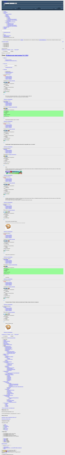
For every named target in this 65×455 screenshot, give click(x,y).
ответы (13, 417)
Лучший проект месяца (11, 353)
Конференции (7, 349)
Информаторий (6, 371)
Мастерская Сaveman (10, 367)
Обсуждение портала (8, 348)
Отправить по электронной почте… (11, 60)
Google (6, 427)
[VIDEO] (5, 441)
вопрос (7, 417)
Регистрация (6, 1)
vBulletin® (7, 451)
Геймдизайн (9, 379)
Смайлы (5, 439)
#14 (9, 148)
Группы (8, 17)
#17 (9, 233)
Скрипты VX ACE (10, 363)
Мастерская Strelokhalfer (11, 369)
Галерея (5, 28)
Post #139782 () (6, 43)
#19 (9, 280)
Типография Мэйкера (9, 373)
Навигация (7, 22)
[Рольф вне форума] (11, 80)
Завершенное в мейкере (9, 356)
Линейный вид (7, 71)
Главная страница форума (8, 344)
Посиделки (7, 389)
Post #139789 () (6, 44)
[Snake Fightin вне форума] (12, 264)
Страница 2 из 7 (4, 49)
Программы (9, 391)
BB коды (5, 438)
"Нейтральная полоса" (7, 346)
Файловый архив (6, 26)
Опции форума (7, 20)
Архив (8, 399)
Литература (9, 383)
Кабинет (5, 340)
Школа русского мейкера (9, 374)
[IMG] (5, 440)
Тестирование (9, 401)
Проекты (6, 355)
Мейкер (5, 354)
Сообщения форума (8, 77)
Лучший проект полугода (11, 352)
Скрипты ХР (9, 365)
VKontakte (6, 428)
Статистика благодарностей (11, 19)
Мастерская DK (9, 368)
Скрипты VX (9, 364)
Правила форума (4, 443)
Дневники (5, 27)
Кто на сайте (6, 342)
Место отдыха (6, 381)
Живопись (9, 387)
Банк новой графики (10, 400)
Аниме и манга (9, 392)
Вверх (14, 337)
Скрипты (6, 362)
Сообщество (7, 16)
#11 (9, 74)
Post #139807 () (6, 46)
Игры (6, 404)
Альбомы (8, 18)
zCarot (6, 452)
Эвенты (8, 375)
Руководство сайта (10, 24)
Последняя (16, 49)
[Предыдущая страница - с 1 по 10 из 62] (10, 49)
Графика (8, 358)
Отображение (5, 69)
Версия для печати (8, 59)
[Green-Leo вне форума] (12, 154)
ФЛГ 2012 (11, 385)
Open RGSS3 (9, 370)
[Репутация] (8, 116)
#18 (9, 258)
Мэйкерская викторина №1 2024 (17, 55)
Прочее (8, 380)
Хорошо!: (7, 41)
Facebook (6, 429)
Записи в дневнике (8, 105)
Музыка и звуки (10, 359)
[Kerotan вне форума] (11, 312)
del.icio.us (6, 425)
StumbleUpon (7, 426)
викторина (3, 417)
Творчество (7, 382)
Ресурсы (6, 357)
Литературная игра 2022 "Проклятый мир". (16, 386)
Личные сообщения (7, 341)
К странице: (6, 51)
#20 (9, 306)
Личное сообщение (8, 78)
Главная (5, 11)
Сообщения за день (10, 23)
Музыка (8, 388)
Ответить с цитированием (8, 99)
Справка (6, 14)
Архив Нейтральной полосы (8, 395)
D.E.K (10, 398)
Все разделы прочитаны (11, 21)
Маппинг (8, 376)
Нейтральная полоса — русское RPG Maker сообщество (13, 447)
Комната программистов (8, 361)
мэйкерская (10, 417)
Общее (6, 403)
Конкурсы (7, 350)
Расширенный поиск (7, 32)
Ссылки (8, 394)
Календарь (7, 15)
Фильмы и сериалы (10, 393)
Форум (5, 13)
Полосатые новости (8, 347)
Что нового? (6, 12)
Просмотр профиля (8, 76)
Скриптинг (9, 377)
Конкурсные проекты (10, 351)
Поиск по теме (5, 63)
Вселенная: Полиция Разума (13, 397)
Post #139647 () (6, 45)
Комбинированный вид (9, 72)
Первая (9, 49)
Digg (5, 424)
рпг (15, 417)
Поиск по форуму (6, 343)
